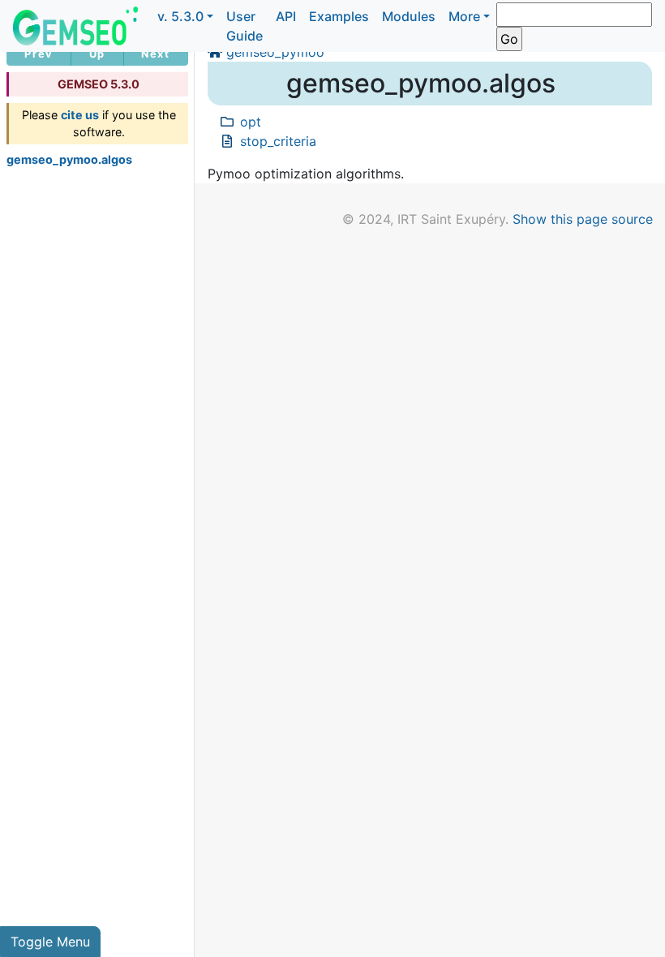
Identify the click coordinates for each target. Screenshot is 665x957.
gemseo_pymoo (275, 52)
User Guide (244, 26)
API (286, 16)
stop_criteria (278, 141)
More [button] (464, 16)
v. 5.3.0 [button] (180, 16)
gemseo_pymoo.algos (69, 159)
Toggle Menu (50, 941)
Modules (408, 16)
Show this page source (583, 219)
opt (250, 122)
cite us (80, 115)
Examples (339, 16)
